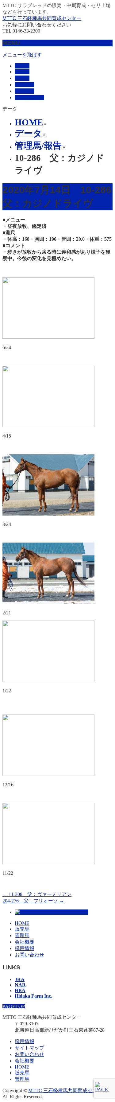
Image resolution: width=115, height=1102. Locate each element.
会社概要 (24, 941)
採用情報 (24, 948)
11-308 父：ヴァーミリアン (36, 894)
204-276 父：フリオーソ (33, 900)
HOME (22, 923)
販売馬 (22, 929)
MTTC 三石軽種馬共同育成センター (41, 18)
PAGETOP (13, 1006)
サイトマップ (29, 1047)
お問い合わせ (29, 954)
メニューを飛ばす (22, 54)
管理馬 (22, 935)
